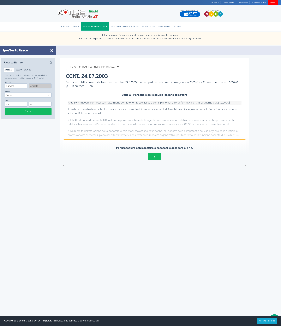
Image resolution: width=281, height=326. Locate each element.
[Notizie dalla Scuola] (78, 14)
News (76, 26)
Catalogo (65, 26)
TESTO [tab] (19, 70)
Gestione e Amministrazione (125, 26)
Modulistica (148, 26)
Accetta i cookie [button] (267, 321)
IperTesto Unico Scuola (95, 26)
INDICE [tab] (27, 70)
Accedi (273, 3)
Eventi (177, 26)
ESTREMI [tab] (9, 70)
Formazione (164, 26)
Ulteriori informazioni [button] (88, 320)
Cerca (28, 111)
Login (154, 156)
